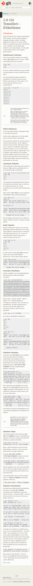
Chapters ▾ (6, 13)
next (8, 562)
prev (4, 562)
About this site (7, 577)
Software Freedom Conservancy (21, 581)
